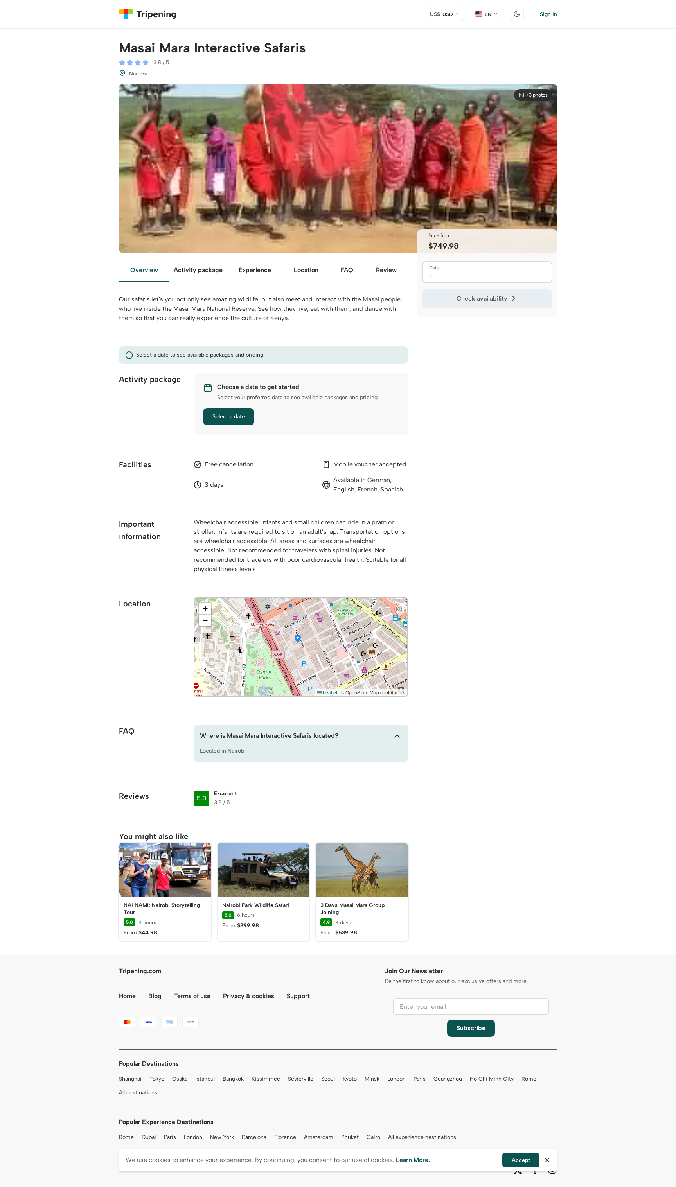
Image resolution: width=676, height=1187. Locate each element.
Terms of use (192, 996)
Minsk (372, 1079)
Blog (155, 996)
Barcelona (254, 1137)
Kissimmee (266, 1079)
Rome (528, 1079)
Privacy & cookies (248, 996)
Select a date (228, 416)
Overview (144, 270)
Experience (255, 270)
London (396, 1079)
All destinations (138, 1092)
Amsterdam (318, 1137)
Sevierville (300, 1079)
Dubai (149, 1137)
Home (127, 996)
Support (298, 996)
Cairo (373, 1137)
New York (222, 1137)
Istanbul (205, 1079)
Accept (521, 1160)
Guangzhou (447, 1079)
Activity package (198, 270)
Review (386, 270)
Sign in (548, 14)
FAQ (347, 270)
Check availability (482, 298)
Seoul (328, 1079)
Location (306, 270)
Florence (285, 1137)
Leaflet (329, 692)
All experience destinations (422, 1137)
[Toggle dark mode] (517, 14)
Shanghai (130, 1079)
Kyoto (350, 1079)
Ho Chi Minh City (492, 1079)
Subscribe (471, 1028)
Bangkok (233, 1079)
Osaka (179, 1079)
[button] (298, 639)
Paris (420, 1079)
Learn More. (413, 1160)
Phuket (350, 1137)
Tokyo (156, 1079)
